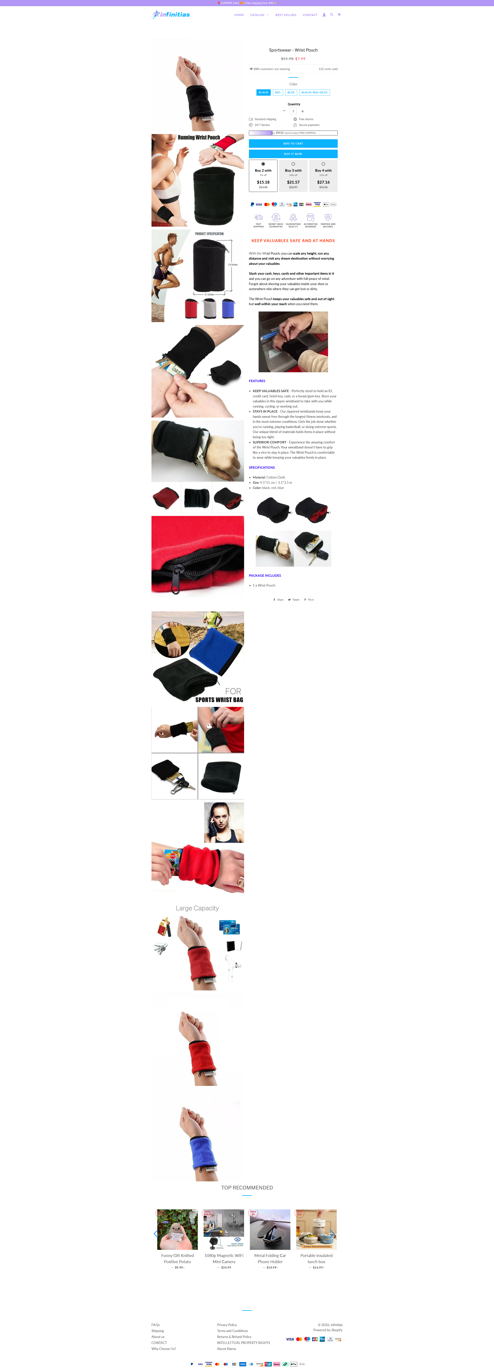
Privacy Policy (227, 1325)
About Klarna (226, 1349)
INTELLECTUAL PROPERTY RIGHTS (243, 1343)
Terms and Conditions (232, 1331)
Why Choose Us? (163, 1349)
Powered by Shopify (328, 1330)
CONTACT (310, 15)
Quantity (294, 104)
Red (278, 92)
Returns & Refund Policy (234, 1337)
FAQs (155, 1325)
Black (263, 92)
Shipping (157, 1331)
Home (239, 15)
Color (293, 84)
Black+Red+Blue (315, 92)
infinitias (337, 1325)
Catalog (257, 15)
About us (157, 1337)
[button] (156, 1234)
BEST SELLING (286, 15)
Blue (291, 92)
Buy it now (293, 153)
